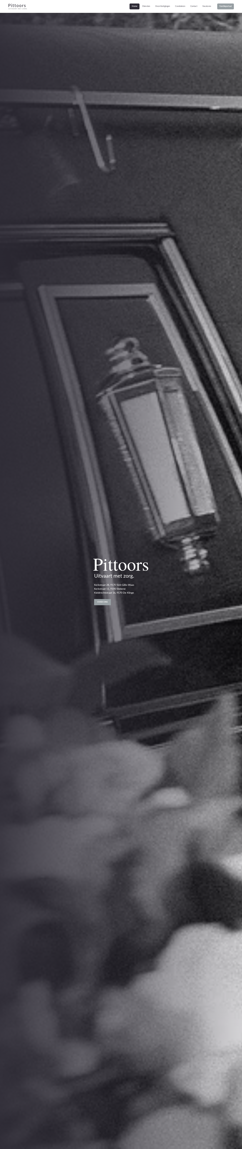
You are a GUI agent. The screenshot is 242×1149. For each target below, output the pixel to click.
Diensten (146, 6)
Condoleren (180, 6)
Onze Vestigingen (162, 6)
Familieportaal (225, 6)
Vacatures (206, 6)
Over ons (102, 602)
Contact (193, 6)
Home (134, 6)
